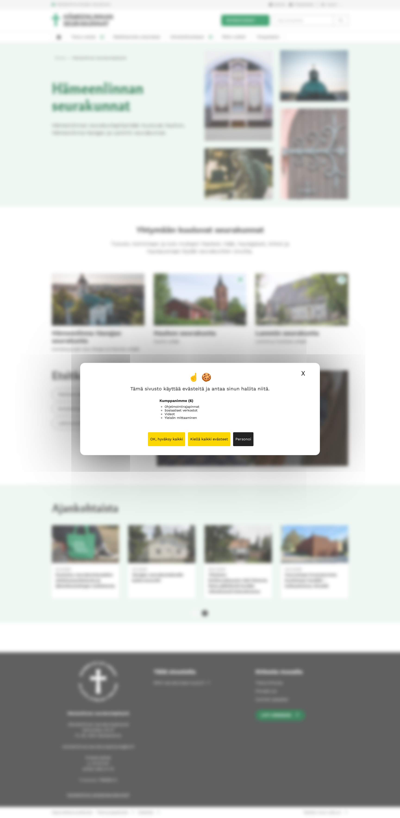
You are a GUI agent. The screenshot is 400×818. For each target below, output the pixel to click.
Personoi (243, 439)
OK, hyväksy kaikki (166, 439)
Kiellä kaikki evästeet (209, 439)
